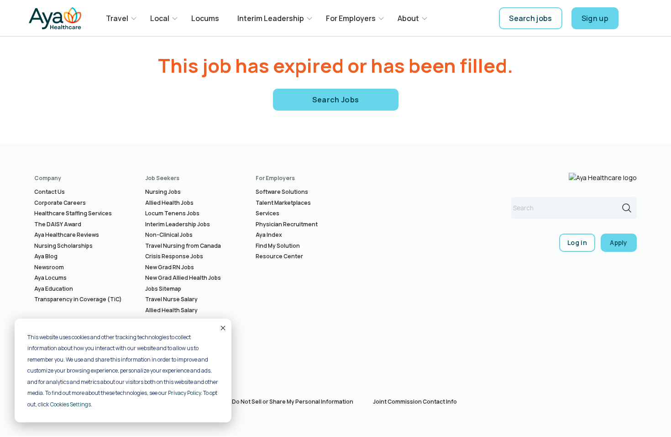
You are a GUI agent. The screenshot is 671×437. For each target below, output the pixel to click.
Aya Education (53, 289)
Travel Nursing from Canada (183, 246)
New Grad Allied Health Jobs (183, 278)
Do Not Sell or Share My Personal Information (292, 401)
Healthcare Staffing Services (73, 213)
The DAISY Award (57, 224)
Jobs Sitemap (163, 289)
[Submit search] (626, 208)
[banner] (55, 18)
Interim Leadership (270, 18)
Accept (222, 327)
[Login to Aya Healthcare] (635, 18)
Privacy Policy (184, 393)
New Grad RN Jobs (169, 267)
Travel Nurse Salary (171, 299)
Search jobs (530, 18)
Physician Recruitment (287, 224)
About (408, 18)
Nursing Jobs (163, 192)
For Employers (351, 18)
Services (267, 213)
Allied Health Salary (171, 310)
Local (159, 18)
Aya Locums (50, 278)
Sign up (595, 18)
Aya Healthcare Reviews (66, 235)
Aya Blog (46, 256)
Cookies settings (70, 404)
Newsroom (49, 267)
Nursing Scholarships (63, 246)
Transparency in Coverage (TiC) (78, 299)
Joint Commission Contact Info (415, 401)
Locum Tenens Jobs (172, 213)
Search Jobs (335, 100)
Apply (619, 242)
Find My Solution (278, 246)
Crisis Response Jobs (174, 256)
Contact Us (49, 192)
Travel (117, 18)
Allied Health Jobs (169, 203)
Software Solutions (282, 192)
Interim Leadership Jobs (177, 224)
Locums (205, 18)
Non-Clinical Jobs (169, 235)
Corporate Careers (60, 203)
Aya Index (269, 235)
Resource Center (279, 256)
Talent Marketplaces (283, 203)
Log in (577, 242)
